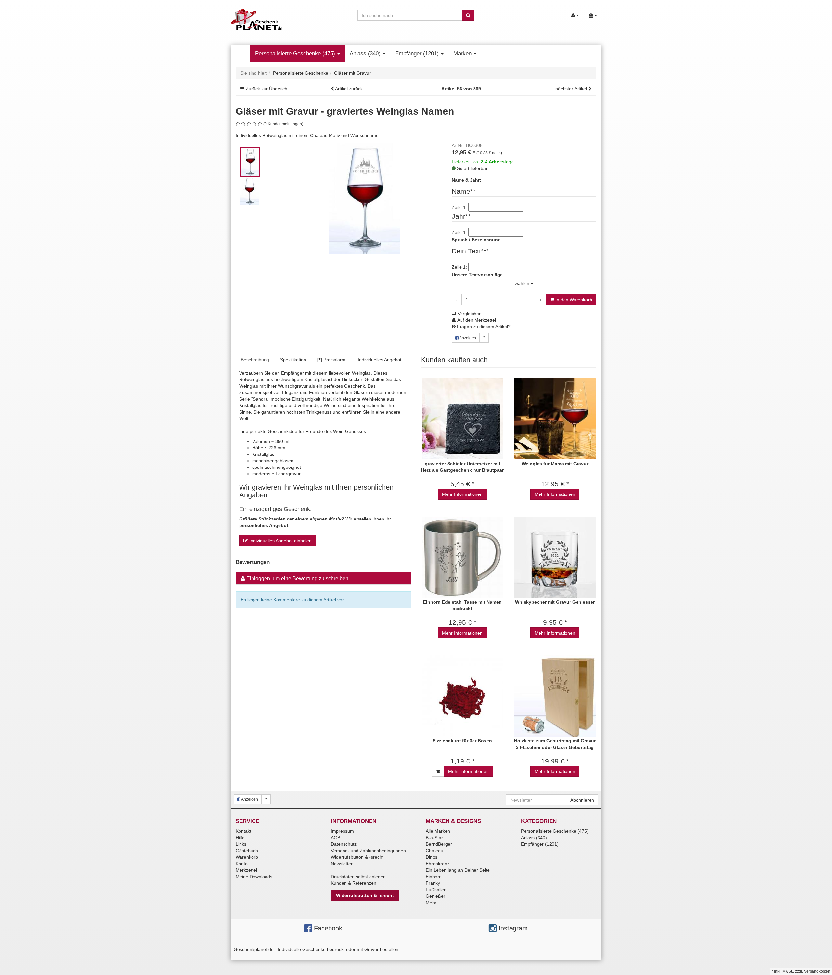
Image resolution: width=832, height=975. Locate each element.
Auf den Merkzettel (476, 320)
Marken (463, 53)
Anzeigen (467, 338)
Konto (242, 863)
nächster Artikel (571, 88)
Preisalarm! (332, 359)
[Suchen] (468, 15)
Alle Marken (438, 831)
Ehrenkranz (437, 863)
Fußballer (436, 889)
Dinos (431, 857)
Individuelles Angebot (379, 359)
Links (241, 844)
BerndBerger (439, 844)
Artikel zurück (349, 88)
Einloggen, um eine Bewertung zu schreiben (297, 578)
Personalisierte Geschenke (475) (296, 53)
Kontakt (243, 831)
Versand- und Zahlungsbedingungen (368, 850)
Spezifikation (293, 359)
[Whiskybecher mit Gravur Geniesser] (555, 557)
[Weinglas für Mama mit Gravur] (555, 419)
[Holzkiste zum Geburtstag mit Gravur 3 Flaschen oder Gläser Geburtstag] (555, 696)
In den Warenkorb (573, 299)
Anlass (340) (366, 53)
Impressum (342, 831)
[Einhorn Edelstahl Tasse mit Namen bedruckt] (462, 557)
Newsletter (342, 863)
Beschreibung (255, 359)
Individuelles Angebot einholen (280, 540)
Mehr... (433, 902)
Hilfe (240, 837)
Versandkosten (817, 971)
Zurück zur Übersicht (267, 88)
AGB (335, 837)
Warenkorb (247, 857)
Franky (433, 883)
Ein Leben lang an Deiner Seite (458, 870)
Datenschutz (344, 844)
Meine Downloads (254, 876)
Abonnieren (582, 799)
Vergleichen (469, 313)
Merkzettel (246, 870)
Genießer (435, 896)
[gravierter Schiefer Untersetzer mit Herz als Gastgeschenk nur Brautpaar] (462, 419)
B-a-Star (434, 837)
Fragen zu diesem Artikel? (483, 326)
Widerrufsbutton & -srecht (357, 857)
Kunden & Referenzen (353, 883)
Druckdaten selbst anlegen (358, 876)
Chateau (434, 850)
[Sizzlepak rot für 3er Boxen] (462, 696)
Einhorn (434, 876)
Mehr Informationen (462, 494)
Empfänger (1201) (417, 53)
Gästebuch (247, 850)
